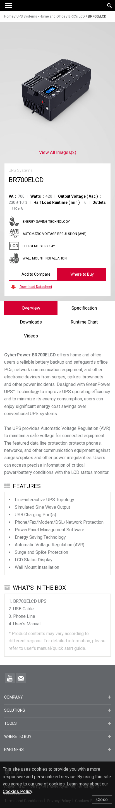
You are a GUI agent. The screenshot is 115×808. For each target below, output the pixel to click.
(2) (57, 152)
